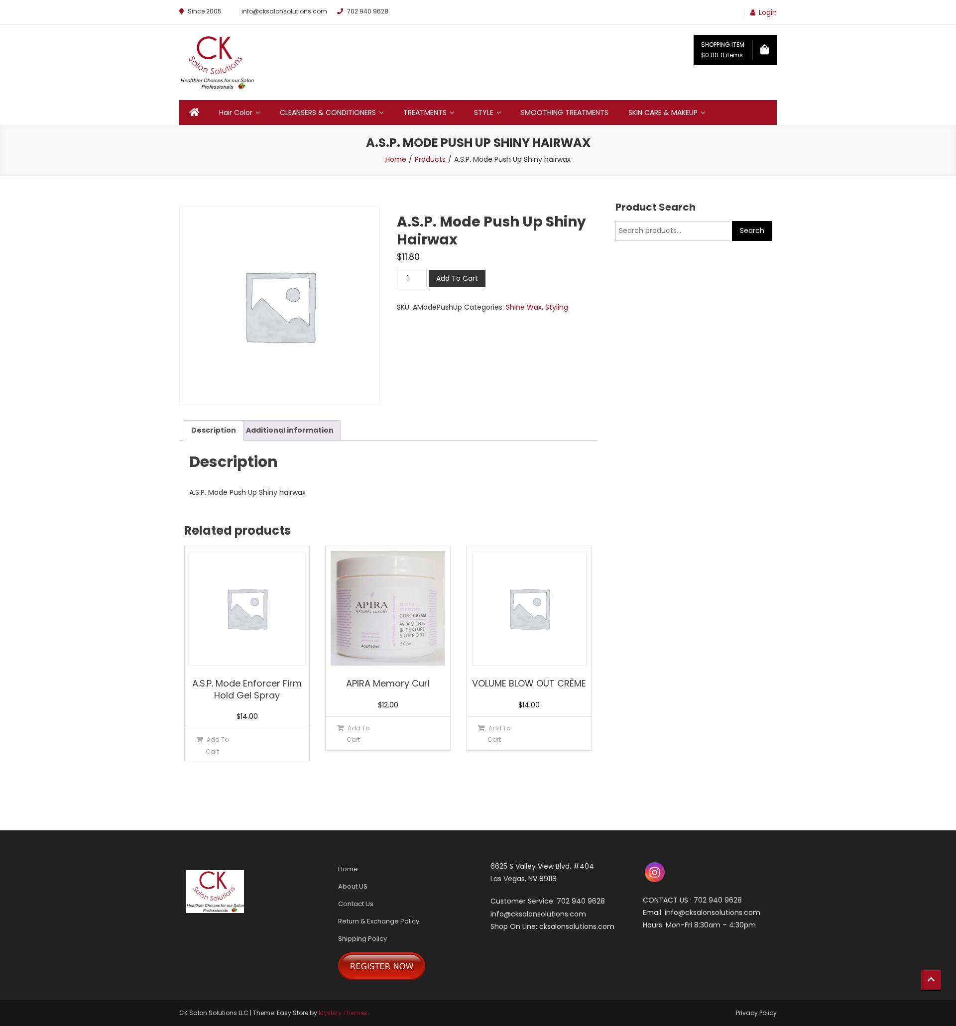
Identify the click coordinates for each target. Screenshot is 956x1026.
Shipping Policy (362, 938)
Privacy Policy (756, 1013)
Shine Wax (524, 307)
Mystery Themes (343, 1013)
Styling (556, 307)
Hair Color (235, 112)
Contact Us (355, 904)
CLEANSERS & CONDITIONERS (328, 112)
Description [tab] (213, 430)
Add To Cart (457, 278)
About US (352, 886)
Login (768, 12)
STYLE (483, 112)
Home (348, 869)
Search (752, 230)
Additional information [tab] (290, 430)
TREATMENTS (425, 112)
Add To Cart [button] (217, 745)
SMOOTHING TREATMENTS (564, 112)
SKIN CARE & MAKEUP (663, 112)
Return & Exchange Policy (378, 921)
